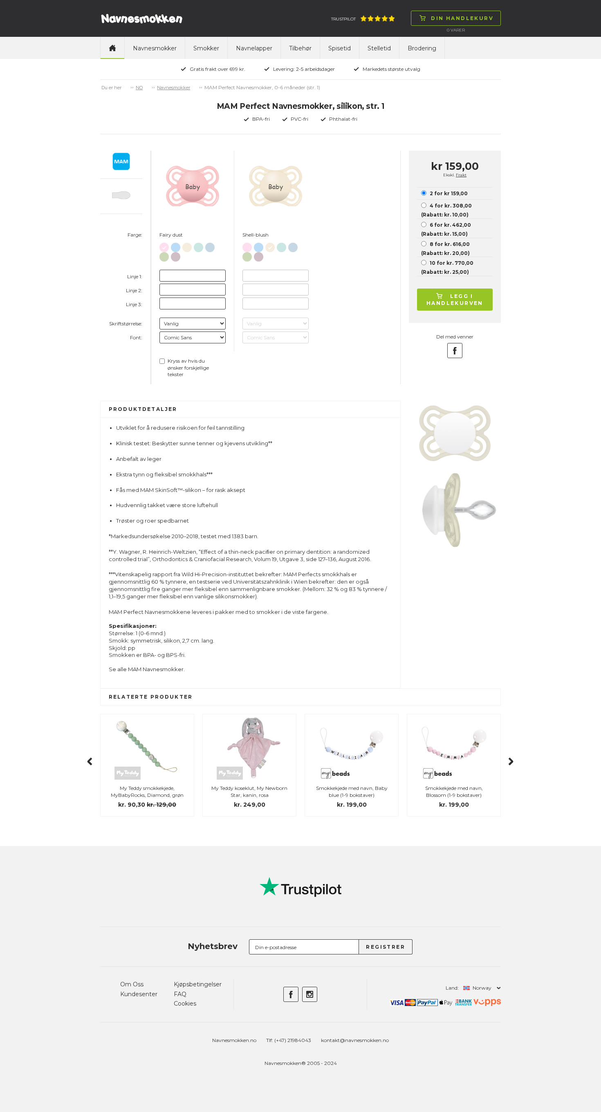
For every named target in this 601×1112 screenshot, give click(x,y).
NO (139, 87)
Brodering (422, 48)
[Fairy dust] (164, 246)
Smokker (206, 48)
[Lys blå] (175, 246)
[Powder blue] (210, 246)
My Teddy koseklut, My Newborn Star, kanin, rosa (249, 791)
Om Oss (132, 984)
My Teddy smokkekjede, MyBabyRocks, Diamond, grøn (147, 791)
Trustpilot (343, 19)
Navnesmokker (155, 48)
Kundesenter (138, 994)
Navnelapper (254, 48)
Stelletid (379, 48)
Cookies (185, 1003)
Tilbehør (300, 48)
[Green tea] (164, 255)
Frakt (461, 175)
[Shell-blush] (187, 246)
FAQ (180, 994)
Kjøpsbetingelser (198, 984)
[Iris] (175, 255)
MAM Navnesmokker (156, 669)
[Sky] (198, 246)
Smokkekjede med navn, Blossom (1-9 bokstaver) (454, 791)
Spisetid (339, 48)
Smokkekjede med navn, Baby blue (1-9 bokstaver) (352, 791)
